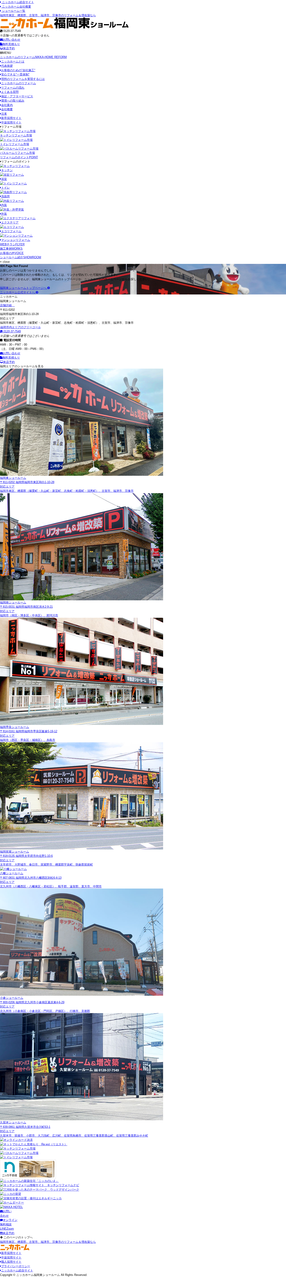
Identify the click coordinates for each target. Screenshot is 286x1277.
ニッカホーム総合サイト (17, 2)
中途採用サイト (11, 122)
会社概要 (7, 109)
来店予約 (9, 48)
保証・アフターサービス (17, 96)
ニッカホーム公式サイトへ (18, 292)
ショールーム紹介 (20, 257)
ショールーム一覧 (13, 11)
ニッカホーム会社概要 (16, 6)
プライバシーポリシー (15, 1266)
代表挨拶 (7, 65)
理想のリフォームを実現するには (23, 79)
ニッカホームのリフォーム (33, 57)
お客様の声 (12, 253)
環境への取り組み (12, 100)
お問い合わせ (11, 39)
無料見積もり (11, 44)
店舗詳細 (6, 305)
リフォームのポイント (19, 157)
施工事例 (11, 248)
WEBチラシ (12, 244)
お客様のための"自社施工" (18, 70)
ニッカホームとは (12, 61)
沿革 (4, 113)
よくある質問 (10, 92)
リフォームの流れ (12, 87)
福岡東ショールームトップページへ (23, 288)
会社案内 (7, 105)
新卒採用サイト (11, 118)
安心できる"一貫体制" (15, 74)
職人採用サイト (11, 1261)
